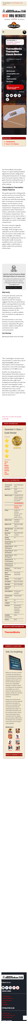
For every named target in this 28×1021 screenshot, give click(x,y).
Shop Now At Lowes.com (13, 287)
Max (18, 733)
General (14, 44)
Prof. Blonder (10, 745)
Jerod (18, 744)
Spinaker (18, 738)
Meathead (10, 733)
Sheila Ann (17, 750)
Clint (10, 738)
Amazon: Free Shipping (12, 144)
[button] (3, 32)
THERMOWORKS (10, 141)
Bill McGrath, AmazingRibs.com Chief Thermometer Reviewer (13, 76)
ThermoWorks (12, 632)
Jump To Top (14, 1019)
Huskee (10, 750)
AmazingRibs (9, 42)
